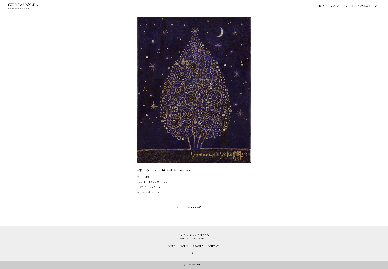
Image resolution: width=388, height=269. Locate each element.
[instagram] (376, 6)
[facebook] (379, 6)
